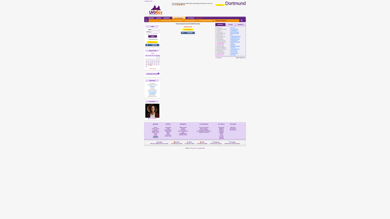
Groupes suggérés (190, 20)
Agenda (221, 131)
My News (221, 129)
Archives (168, 134)
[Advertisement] (209, 10)
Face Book (183, 129)
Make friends (183, 127)
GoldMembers (183, 133)
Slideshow (168, 131)
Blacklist (221, 138)
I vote (221, 134)
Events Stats (168, 136)
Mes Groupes (178, 20)
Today (168, 128)
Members (167, 18)
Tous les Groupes (166, 20)
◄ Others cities (148, 1)
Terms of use (155, 132)
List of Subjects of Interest (206, 20)
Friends (230, 24)
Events (158, 18)
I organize (221, 132)
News (221, 133)
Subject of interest (221, 20)
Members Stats (183, 134)
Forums (155, 129)
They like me (233, 129)
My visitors (233, 128)
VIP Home (233, 127)
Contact (155, 136)
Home (155, 127)
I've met (221, 136)
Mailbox (221, 128)
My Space (191, 18)
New (168, 133)
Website (151, 18)
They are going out (183, 131)
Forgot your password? (152, 33)
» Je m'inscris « (220, 4)
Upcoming (168, 127)
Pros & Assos (155, 128)
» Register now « (152, 42)
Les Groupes (178, 18)
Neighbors (241, 24)
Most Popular (168, 129)
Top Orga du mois (152, 74)
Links (155, 134)
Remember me (153, 39)
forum (244, 57)
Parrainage (221, 127)
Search (168, 132)
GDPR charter (155, 131)
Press (155, 133)
